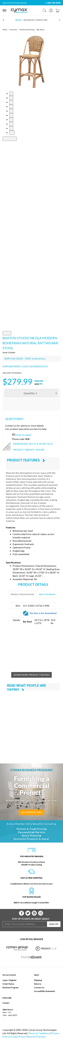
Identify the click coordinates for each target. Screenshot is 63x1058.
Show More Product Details (31, 674)
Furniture (13, 30)
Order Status (8, 984)
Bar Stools (40, 30)
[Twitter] (27, 913)
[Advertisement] (35, 650)
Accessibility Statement (44, 991)
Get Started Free (31, 812)
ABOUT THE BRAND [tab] (47, 594)
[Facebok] (21, 913)
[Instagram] (40, 913)
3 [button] (11, 102)
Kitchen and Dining (26, 30)
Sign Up (53, 924)
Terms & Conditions (39, 1033)
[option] (31, 62)
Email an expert (23, 434)
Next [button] (7, 333)
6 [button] (11, 115)
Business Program (10, 987)
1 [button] (11, 93)
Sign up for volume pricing (15, 3)
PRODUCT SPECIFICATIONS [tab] (22, 594)
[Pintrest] (34, 913)
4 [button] (11, 106)
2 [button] (11, 97)
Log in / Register (10, 980)
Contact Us (39, 987)
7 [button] (11, 119)
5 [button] (11, 110)
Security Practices (36, 1036)
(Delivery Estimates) (12, 373)
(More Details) (38, 359)
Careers (6, 1003)
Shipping (38, 980)
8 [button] (11, 123)
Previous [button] (9, 138)
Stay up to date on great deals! (30, 918)
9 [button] (11, 128)
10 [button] (12, 132)
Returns (37, 984)
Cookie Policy (18, 1036)
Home (5, 30)
